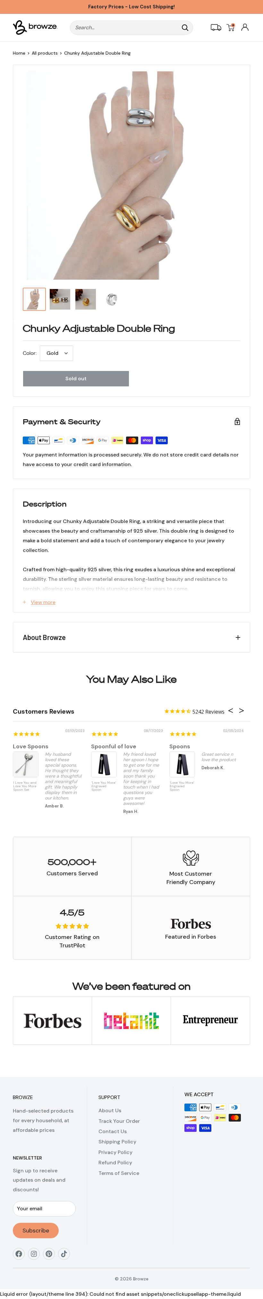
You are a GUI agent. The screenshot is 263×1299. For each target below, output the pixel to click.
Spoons (179, 746)
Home (19, 53)
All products (45, 53)
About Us (109, 1110)
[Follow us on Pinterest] (51, 1256)
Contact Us (112, 1131)
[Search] (185, 28)
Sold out (76, 378)
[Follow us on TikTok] (66, 1256)
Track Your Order (119, 1121)
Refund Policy (115, 1162)
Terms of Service (118, 1173)
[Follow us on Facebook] (21, 1256)
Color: (30, 353)
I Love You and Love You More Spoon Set (25, 786)
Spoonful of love (113, 746)
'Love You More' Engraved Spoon (103, 786)
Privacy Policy (115, 1152)
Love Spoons (30, 746)
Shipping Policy (117, 1141)
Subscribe (35, 1230)
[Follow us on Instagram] (36, 1256)
